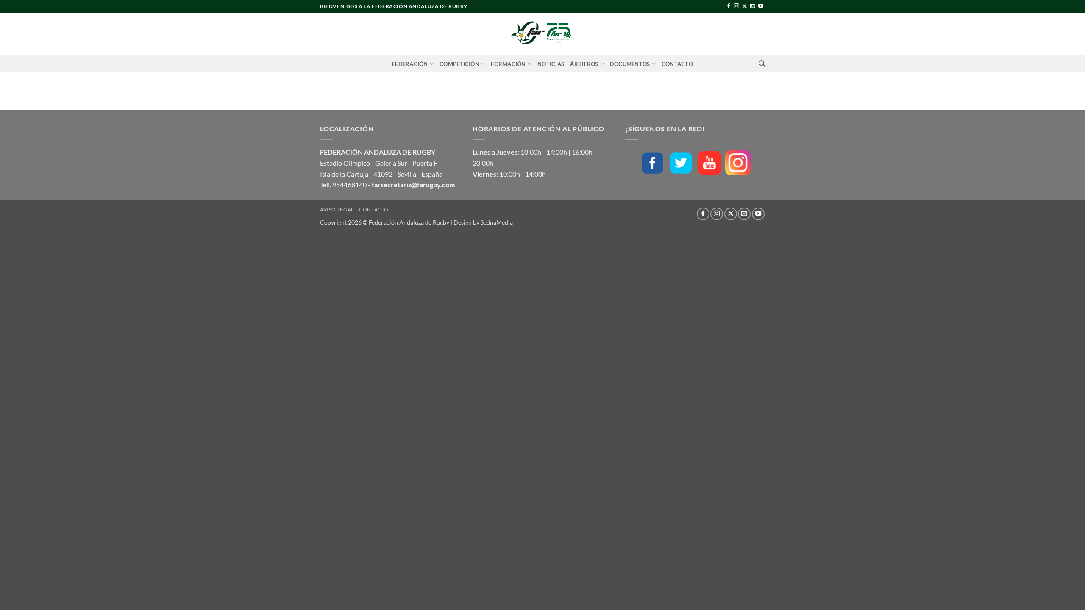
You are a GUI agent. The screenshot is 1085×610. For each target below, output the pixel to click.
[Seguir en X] (744, 6)
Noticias (550, 64)
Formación (508, 64)
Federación (410, 64)
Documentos (630, 64)
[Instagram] (737, 163)
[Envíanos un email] (752, 6)
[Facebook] (652, 163)
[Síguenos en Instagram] (736, 6)
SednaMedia (497, 222)
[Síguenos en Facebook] (728, 6)
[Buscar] (762, 63)
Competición (459, 64)
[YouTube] (709, 163)
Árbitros (584, 64)
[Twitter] (681, 163)
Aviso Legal (337, 209)
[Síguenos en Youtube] (760, 6)
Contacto (677, 64)
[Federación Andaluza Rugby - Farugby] (542, 34)
